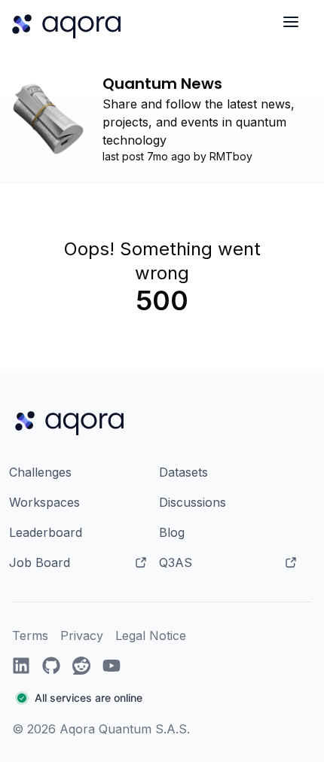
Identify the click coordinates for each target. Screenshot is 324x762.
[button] (125, 699)
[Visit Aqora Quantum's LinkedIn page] (21, 666)
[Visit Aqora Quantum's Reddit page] (81, 666)
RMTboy (230, 156)
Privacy (81, 635)
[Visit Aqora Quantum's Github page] (51, 666)
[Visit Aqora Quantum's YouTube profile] (111, 666)
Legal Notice (150, 635)
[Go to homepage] (72, 421)
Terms (30, 635)
